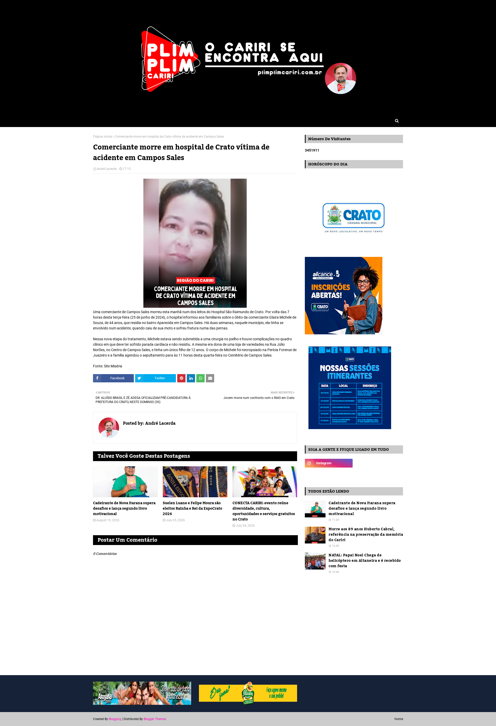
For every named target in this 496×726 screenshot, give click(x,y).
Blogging (115, 719)
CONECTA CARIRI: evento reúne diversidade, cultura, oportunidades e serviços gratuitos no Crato (264, 511)
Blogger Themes (155, 719)
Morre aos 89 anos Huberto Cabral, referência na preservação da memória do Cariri (366, 535)
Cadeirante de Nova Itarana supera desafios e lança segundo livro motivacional (124, 509)
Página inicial (102, 136)
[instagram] (329, 463)
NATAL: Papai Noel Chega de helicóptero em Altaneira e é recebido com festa (365, 561)
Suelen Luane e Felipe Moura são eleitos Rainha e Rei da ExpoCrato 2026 (192, 509)
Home (398, 719)
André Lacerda (107, 169)
